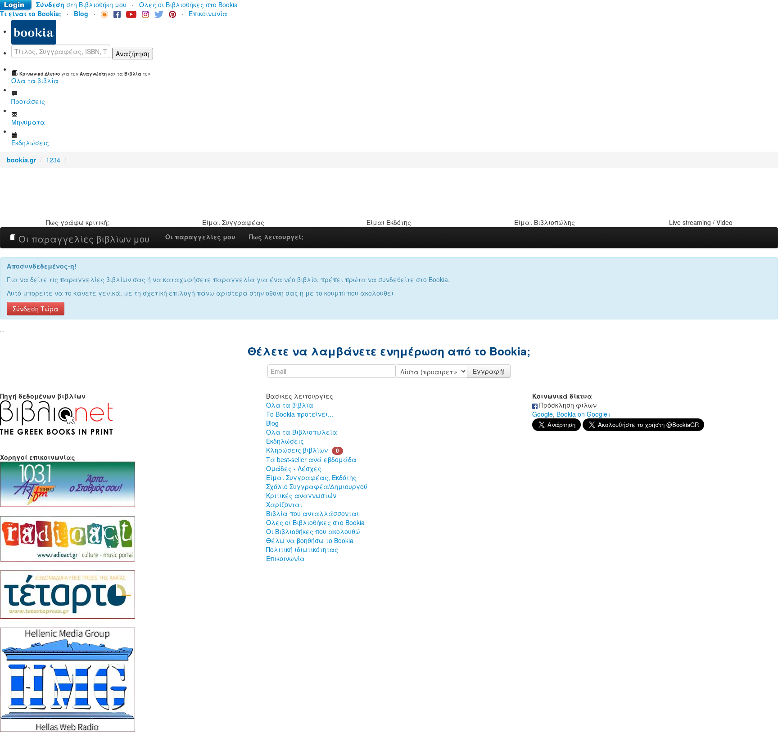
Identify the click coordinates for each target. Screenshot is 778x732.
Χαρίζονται (284, 504)
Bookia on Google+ (583, 413)
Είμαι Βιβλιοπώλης (544, 222)
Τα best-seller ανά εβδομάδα (311, 459)
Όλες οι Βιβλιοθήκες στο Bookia (188, 4)
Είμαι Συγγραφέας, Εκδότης (311, 477)
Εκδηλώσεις (285, 440)
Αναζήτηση (132, 53)
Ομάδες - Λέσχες (293, 468)
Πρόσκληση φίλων (567, 404)
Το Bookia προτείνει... (299, 413)
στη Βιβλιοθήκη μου (81, 4)
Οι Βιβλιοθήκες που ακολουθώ (313, 531)
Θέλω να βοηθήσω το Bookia (309, 540)
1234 (53, 159)
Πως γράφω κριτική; (77, 222)
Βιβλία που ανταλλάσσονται (312, 513)
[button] (35, 307)
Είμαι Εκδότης (388, 222)
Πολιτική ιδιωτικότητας (302, 549)
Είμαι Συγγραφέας (233, 222)
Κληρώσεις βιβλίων (297, 449)
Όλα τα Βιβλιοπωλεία (301, 431)
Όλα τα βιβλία (289, 404)
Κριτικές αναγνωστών (301, 495)
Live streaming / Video (701, 222)
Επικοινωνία (208, 13)
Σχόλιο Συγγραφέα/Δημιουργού (316, 486)
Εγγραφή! (489, 371)
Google (542, 413)
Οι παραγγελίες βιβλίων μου (82, 238)
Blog (272, 422)
